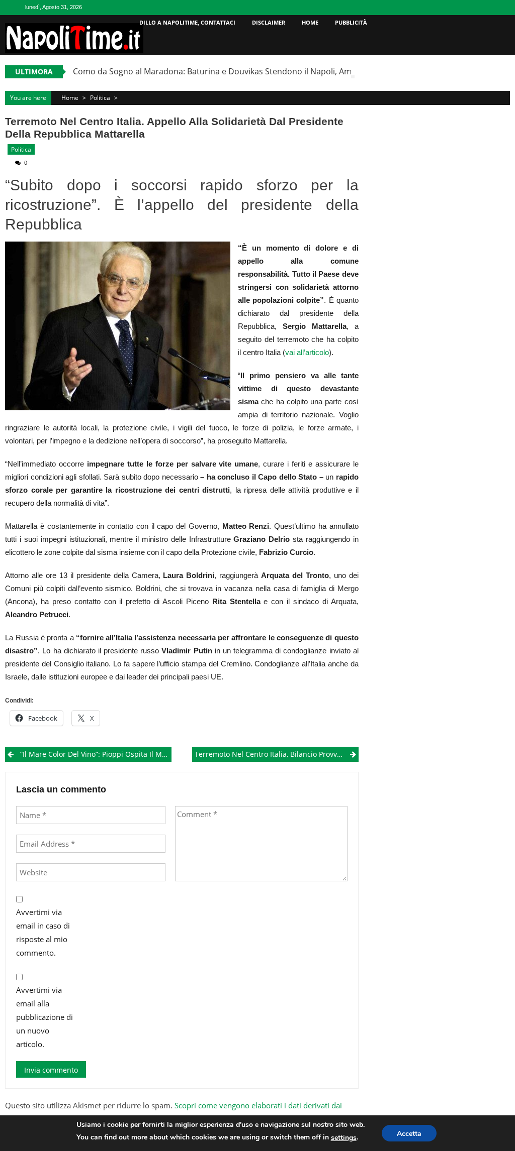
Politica (100, 97)
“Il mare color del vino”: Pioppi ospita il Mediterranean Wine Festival (95, 754)
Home (310, 22)
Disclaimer (268, 22)
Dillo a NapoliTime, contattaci (187, 22)
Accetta (409, 1133)
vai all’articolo (307, 352)
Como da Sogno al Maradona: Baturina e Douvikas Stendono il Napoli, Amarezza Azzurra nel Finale (258, 71)
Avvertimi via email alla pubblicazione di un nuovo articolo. (44, 1017)
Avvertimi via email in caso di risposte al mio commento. (43, 932)
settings (344, 1137)
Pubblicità (351, 22)
